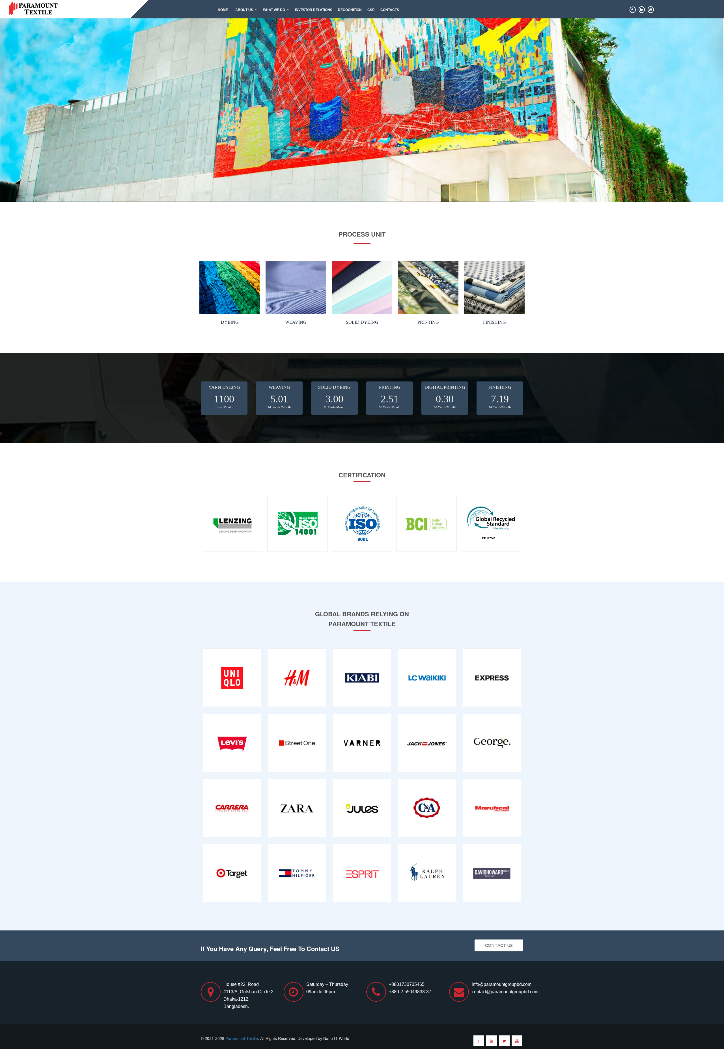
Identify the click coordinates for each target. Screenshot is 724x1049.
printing (428, 322)
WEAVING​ (296, 322)
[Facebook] (478, 1040)
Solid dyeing (362, 322)
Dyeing (230, 322)
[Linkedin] (491, 1040)
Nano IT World (336, 1038)
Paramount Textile (241, 1038)
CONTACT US (499, 945)
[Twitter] (504, 1040)
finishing (494, 322)
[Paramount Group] (33, 8)
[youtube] (517, 1040)
